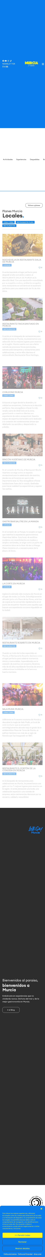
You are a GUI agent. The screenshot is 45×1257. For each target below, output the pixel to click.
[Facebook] (3, 61)
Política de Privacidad (25, 1254)
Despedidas (34, 159)
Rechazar (22, 1242)
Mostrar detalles (22, 1248)
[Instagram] (8, 61)
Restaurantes (9, 226)
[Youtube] (6, 61)
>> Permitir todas (22, 1235)
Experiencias (21, 159)
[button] (41, 1209)
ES (7, 66)
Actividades (8, 159)
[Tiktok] (11, 61)
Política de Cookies (10, 1254)
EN (3, 66)
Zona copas (8, 222)
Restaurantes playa (25, 222)
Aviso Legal (37, 1254)
